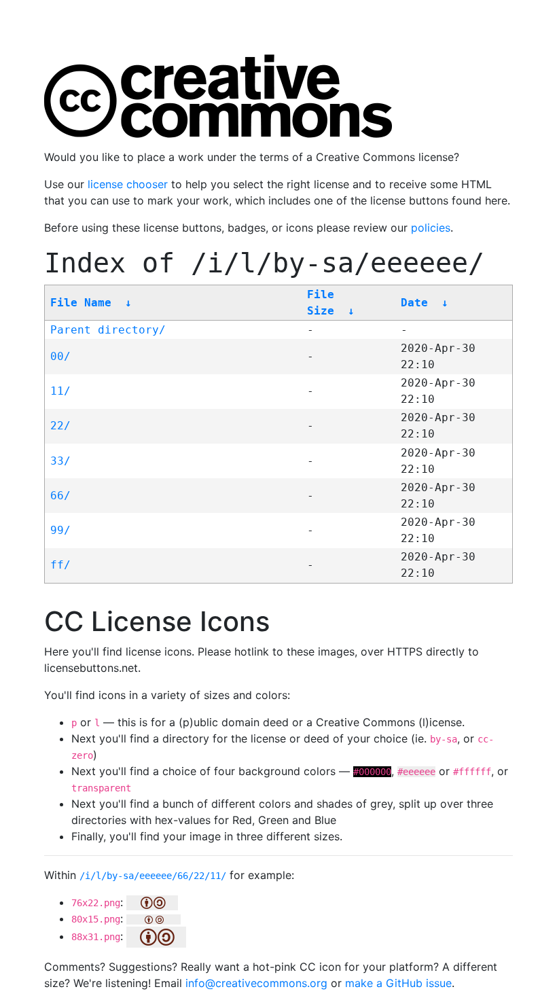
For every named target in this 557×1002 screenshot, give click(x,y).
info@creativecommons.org (256, 983)
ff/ (60, 564)
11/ (60, 390)
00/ (60, 356)
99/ (60, 530)
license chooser (128, 184)
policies (430, 227)
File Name (80, 302)
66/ (60, 495)
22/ (60, 425)
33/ (60, 460)
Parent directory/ (108, 329)
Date (414, 302)
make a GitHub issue (398, 983)
